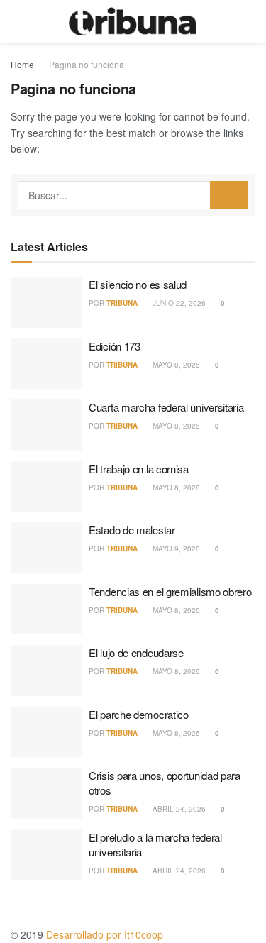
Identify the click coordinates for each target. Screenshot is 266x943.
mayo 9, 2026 (175, 548)
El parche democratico (139, 714)
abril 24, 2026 (178, 809)
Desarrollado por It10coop (104, 934)
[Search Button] (229, 195)
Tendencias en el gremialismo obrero (170, 591)
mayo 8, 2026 (175, 365)
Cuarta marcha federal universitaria (166, 406)
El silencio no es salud (138, 284)
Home (22, 64)
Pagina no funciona (86, 64)
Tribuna (122, 303)
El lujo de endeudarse (136, 652)
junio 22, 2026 (178, 303)
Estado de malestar (132, 529)
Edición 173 (114, 345)
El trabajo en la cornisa (139, 468)
